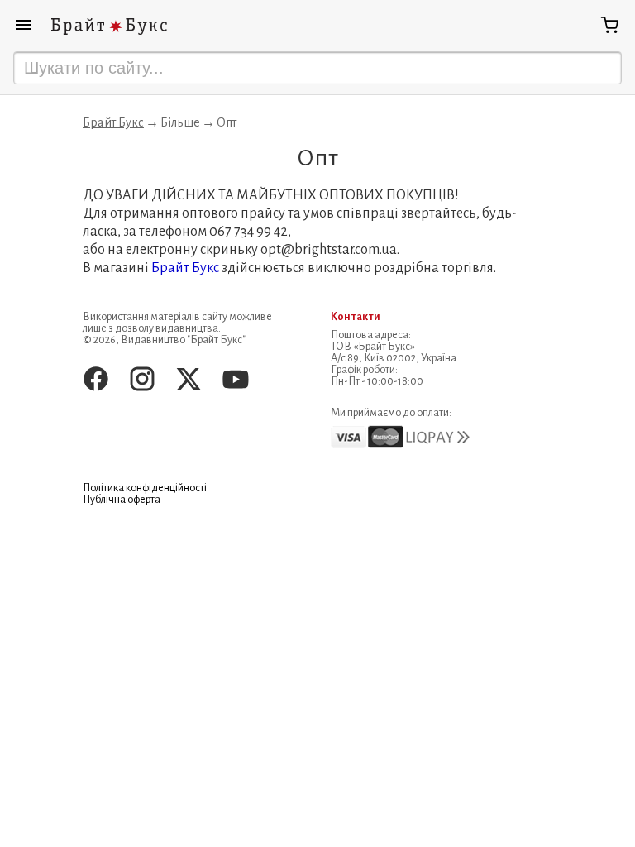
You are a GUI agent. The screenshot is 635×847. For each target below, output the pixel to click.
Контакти (355, 317)
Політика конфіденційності (145, 488)
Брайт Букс (113, 122)
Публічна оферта (121, 499)
